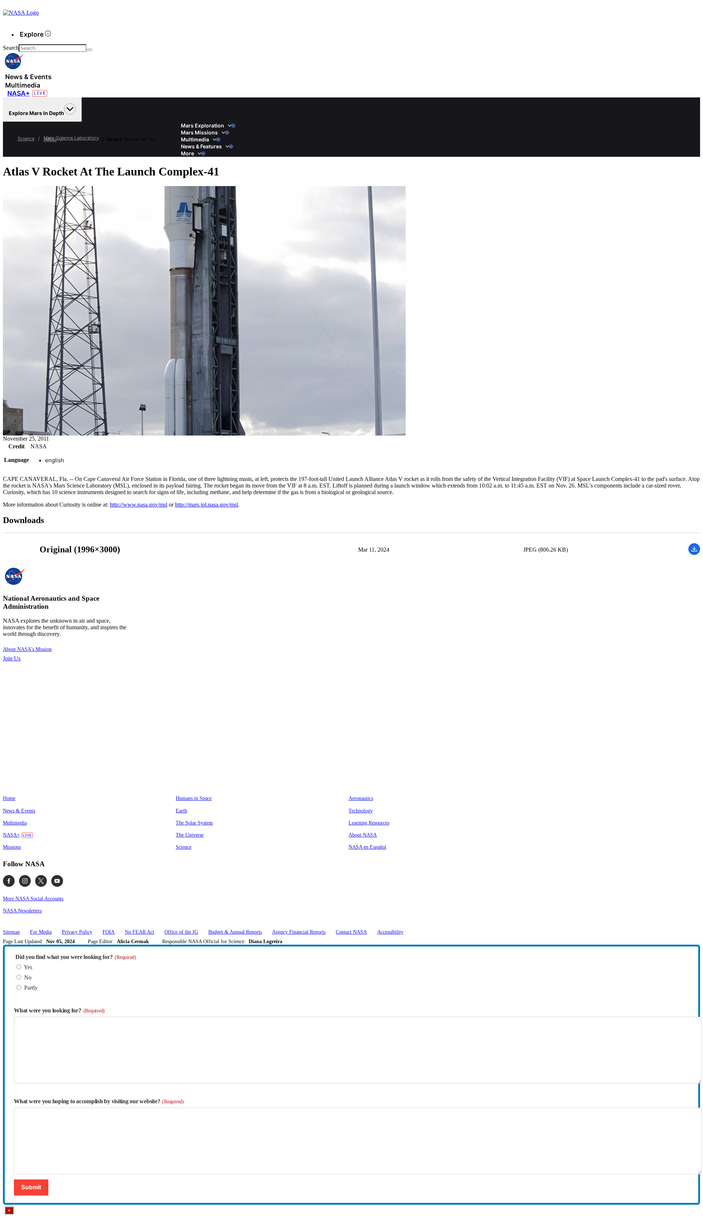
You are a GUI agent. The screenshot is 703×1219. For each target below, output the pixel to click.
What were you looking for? (59, 1010)
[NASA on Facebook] (9, 881)
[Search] (89, 50)
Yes (28, 967)
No (27, 977)
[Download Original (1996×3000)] (694, 553)
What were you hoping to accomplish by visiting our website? (99, 1101)
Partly (31, 988)
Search (11, 48)
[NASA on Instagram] (25, 881)
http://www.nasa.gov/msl (138, 504)
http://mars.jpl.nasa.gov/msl (206, 504)
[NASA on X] (41, 881)
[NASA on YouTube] (57, 881)
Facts (183, 122)
